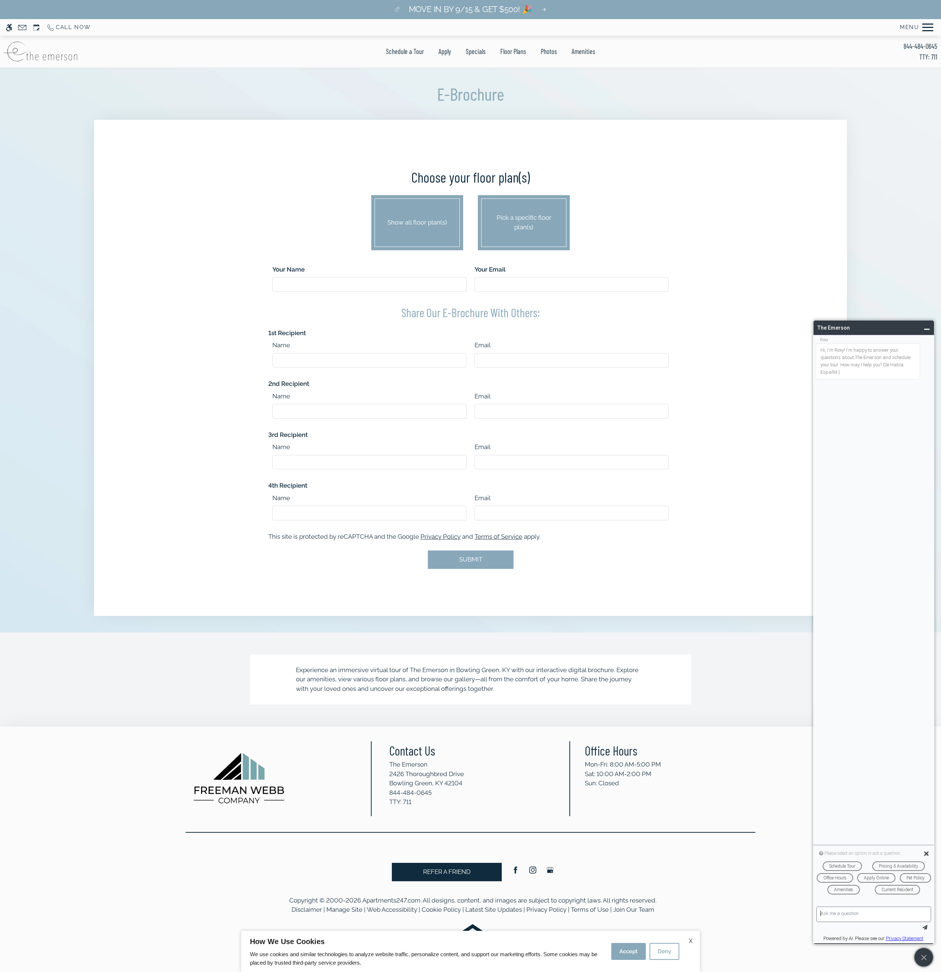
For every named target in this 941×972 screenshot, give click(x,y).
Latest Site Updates (493, 909)
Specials (476, 51)
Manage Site (344, 909)
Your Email (490, 269)
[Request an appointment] (36, 27)
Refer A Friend (446, 871)
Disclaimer (306, 909)
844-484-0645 (920, 51)
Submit (470, 559)
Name (281, 345)
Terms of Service (498, 536)
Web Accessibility (392, 909)
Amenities (583, 51)
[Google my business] (550, 873)
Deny (664, 951)
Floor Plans (513, 51)
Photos (549, 51)
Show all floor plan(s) (417, 222)
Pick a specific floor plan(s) (524, 222)
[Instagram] (532, 873)
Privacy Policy (441, 536)
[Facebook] (515, 873)
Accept (628, 951)
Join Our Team (633, 909)
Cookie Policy (441, 909)
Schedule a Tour (405, 51)
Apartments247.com (391, 900)
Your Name (288, 269)
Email (483, 345)
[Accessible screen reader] (9, 27)
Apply (445, 51)
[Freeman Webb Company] (239, 778)
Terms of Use (590, 909)
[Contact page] (22, 27)
